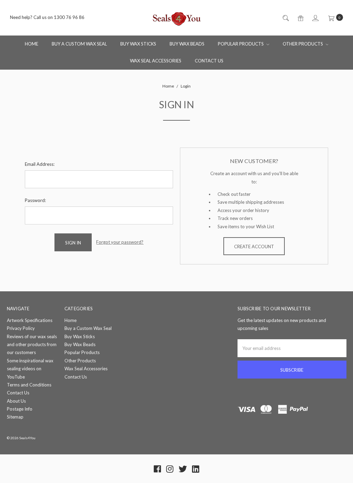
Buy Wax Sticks (138, 44)
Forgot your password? (119, 242)
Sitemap (15, 417)
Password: (35, 200)
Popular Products (241, 44)
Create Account (254, 246)
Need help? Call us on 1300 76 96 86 (47, 17)
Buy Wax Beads (187, 44)
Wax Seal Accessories (155, 60)
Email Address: (39, 164)
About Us (16, 401)
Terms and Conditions (29, 385)
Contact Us (209, 60)
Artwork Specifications (29, 320)
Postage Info (19, 409)
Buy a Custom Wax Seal (79, 44)
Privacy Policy (21, 328)
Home (31, 44)
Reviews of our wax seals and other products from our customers (32, 344)
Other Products (303, 44)
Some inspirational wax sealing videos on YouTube (30, 369)
